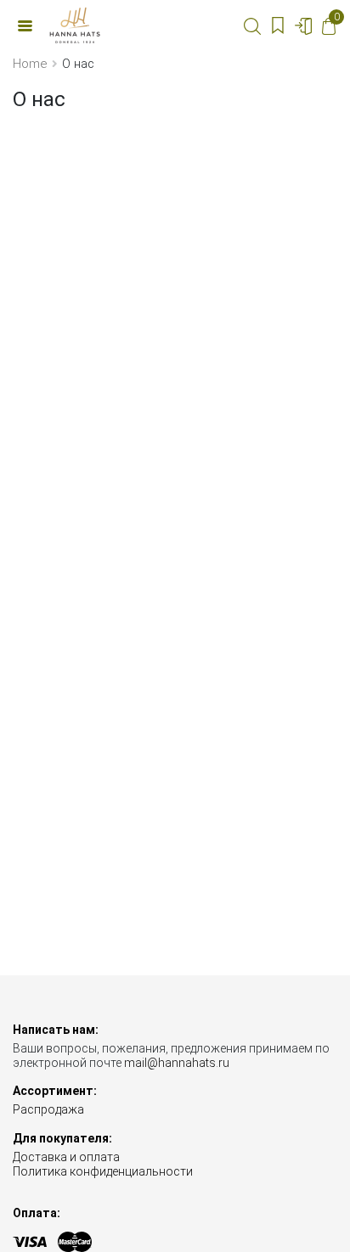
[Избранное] (277, 25)
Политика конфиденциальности (103, 1171)
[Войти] (303, 25)
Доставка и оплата (66, 1157)
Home (30, 63)
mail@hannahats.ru (176, 1063)
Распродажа (48, 1109)
